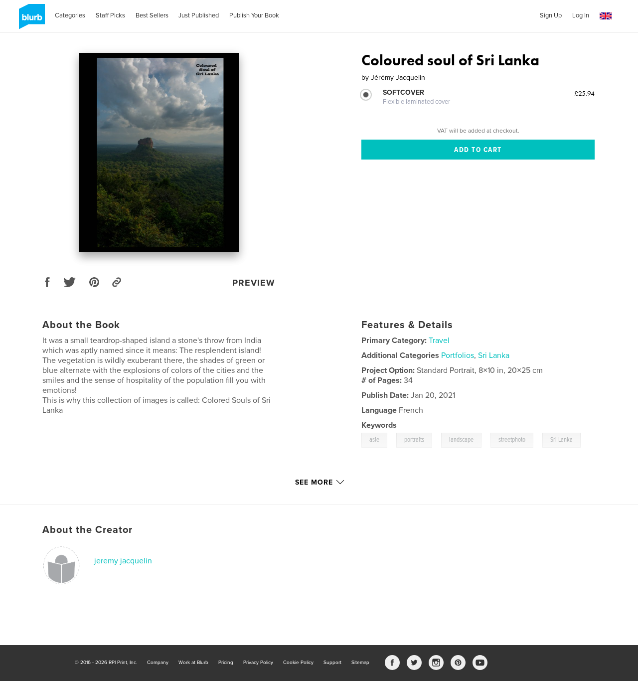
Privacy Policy (258, 663)
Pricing (225, 663)
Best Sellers (152, 15)
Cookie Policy (298, 663)
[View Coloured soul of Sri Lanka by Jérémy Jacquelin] (159, 152)
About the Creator (87, 530)
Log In (580, 15)
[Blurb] (30, 20)
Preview (253, 282)
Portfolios (457, 355)
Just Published (198, 15)
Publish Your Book (254, 15)
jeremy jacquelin (123, 561)
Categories (70, 15)
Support (332, 663)
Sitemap (360, 663)
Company (157, 663)
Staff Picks (110, 15)
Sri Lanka (493, 355)
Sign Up (551, 15)
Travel (439, 340)
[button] (606, 16)
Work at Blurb (193, 663)
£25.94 (584, 93)
